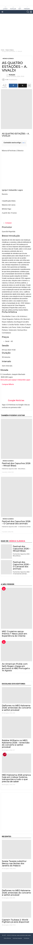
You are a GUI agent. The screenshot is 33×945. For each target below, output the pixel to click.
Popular (13, 8)
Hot (20, 8)
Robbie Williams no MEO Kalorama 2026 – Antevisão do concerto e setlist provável (16, 743)
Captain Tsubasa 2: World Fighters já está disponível (15, 921)
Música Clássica (8, 460)
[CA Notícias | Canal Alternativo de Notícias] (16, 942)
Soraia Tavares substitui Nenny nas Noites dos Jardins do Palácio (14, 863)
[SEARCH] (28, 12)
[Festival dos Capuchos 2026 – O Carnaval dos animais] (16, 497)
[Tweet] (22, 85)
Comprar (8, 223)
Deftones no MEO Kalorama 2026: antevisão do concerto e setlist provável (16, 707)
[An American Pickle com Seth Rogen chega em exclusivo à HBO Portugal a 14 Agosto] (16, 651)
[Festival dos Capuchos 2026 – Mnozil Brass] (16, 439)
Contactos (26, 938)
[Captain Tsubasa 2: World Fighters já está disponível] (16, 909)
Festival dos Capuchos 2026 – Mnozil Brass (16, 464)
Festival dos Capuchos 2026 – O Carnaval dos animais (16, 522)
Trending (27, 8)
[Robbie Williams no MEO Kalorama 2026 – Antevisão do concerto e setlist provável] (16, 727)
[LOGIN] (31, 12)
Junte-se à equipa (17, 938)
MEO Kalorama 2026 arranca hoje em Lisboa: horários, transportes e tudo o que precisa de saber (16, 778)
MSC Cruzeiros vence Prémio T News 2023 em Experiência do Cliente (14, 633)
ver (23, 143)
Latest (5, 8)
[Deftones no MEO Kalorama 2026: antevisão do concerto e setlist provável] (16, 695)
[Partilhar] (13, 85)
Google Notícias (16, 400)
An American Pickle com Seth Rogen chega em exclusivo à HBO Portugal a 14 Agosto (16, 667)
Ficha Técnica (7, 938)
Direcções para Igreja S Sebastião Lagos (15, 380)
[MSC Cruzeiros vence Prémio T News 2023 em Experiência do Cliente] (16, 608)
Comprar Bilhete (8, 384)
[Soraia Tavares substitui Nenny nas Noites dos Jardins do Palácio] (16, 849)
